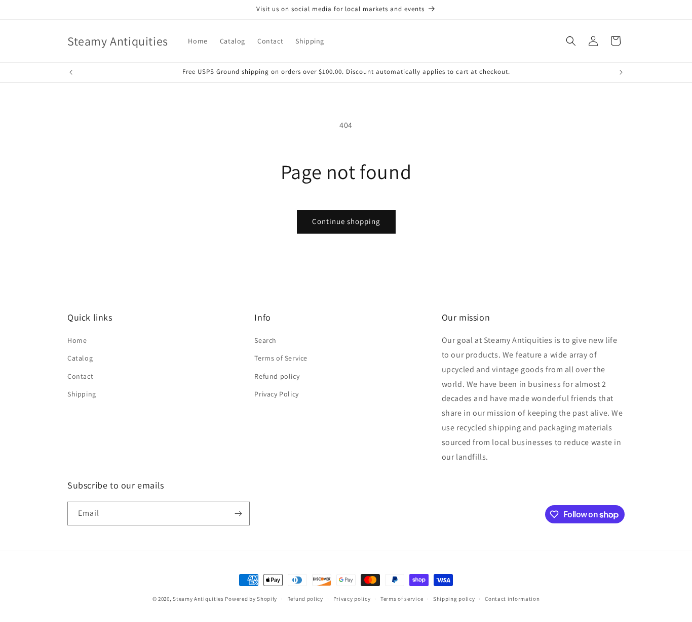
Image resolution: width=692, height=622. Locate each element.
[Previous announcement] (71, 72)
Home (77, 340)
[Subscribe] (238, 513)
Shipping (81, 393)
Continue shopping (346, 221)
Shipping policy (454, 598)
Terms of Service (280, 358)
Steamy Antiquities (198, 598)
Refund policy (276, 376)
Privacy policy (352, 598)
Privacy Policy (276, 393)
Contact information (512, 598)
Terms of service (401, 598)
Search (265, 340)
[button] (571, 41)
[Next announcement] (621, 72)
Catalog (80, 358)
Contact (80, 376)
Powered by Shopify (251, 598)
